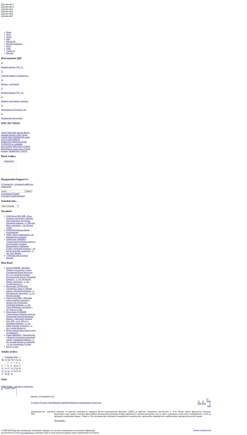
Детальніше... (60, 421)
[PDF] (200, 404)
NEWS (4, 133)
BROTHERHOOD (16, 137)
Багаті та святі (12, 347)
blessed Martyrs (23, 133)
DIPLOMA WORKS (21, 146)
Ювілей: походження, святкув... (15, 101)
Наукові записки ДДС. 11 (12, 67)
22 (8, 371)
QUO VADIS (6, 140)
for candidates (17, 144)
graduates (5, 135)
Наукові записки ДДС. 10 (12, 93)
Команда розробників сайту (202, 430)
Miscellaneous (7, 149)
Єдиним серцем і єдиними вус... (15, 76)
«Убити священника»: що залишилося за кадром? (20, 236)
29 (8, 374)
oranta (15, 149)
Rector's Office (15, 135)
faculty (25, 135)
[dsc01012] (9, 161)
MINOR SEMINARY (10, 141)
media (27, 137)
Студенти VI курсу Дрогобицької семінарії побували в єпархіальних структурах (66, 402)
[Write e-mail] (208, 406)
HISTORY (11, 133)
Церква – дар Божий (10, 84)
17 (15, 368)
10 (15, 366)
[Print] (204, 404)
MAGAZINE (6, 146)
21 (6, 371)
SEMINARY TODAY (18, 151)
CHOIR (4, 137)
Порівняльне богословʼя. (12, 118)
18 (17, 368)
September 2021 (11, 357)
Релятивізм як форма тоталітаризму (17, 231)
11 (17, 366)
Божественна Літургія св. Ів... (14, 110)
